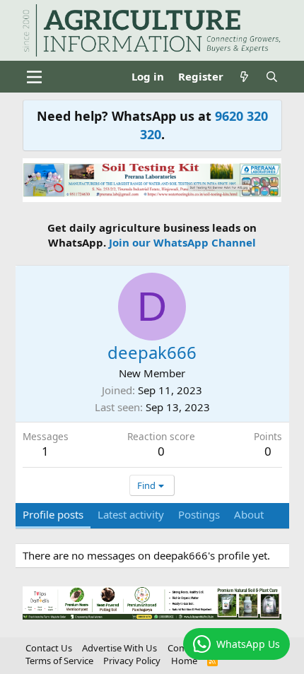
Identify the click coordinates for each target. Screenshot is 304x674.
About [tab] (249, 514)
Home (184, 660)
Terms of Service (59, 660)
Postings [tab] (199, 514)
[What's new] (244, 77)
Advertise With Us (119, 648)
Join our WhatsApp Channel (182, 242)
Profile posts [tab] (53, 514)
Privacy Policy (131, 660)
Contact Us (48, 648)
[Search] (272, 77)
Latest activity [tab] (131, 514)
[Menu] (35, 77)
